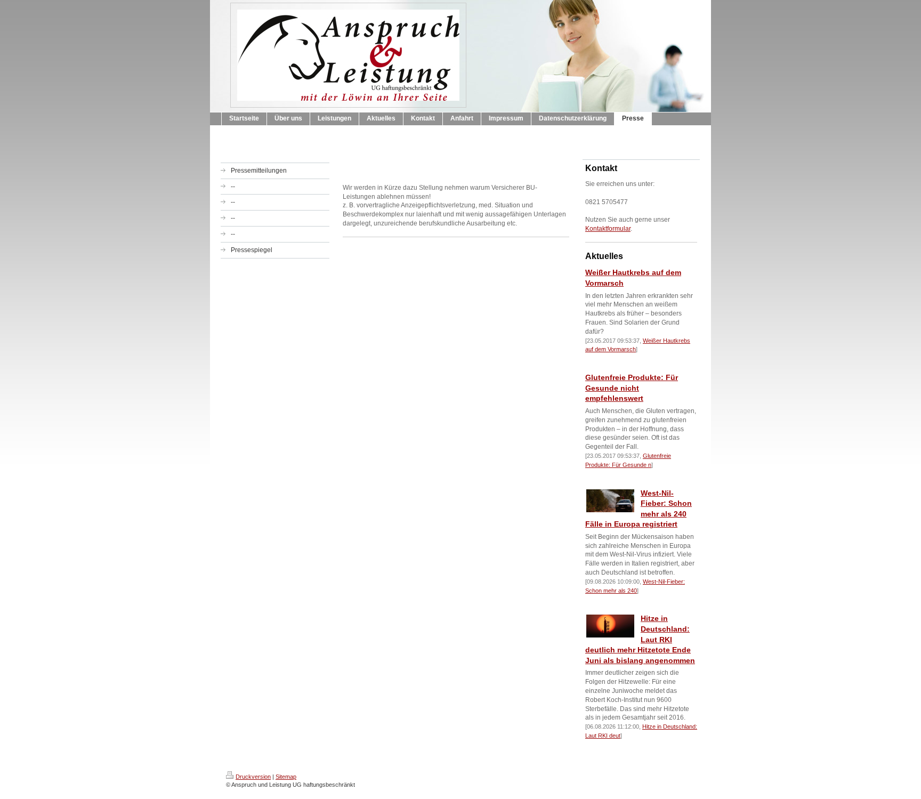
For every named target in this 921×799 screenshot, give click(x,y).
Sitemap (286, 776)
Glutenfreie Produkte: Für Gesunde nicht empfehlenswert (631, 387)
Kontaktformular (608, 228)
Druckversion (253, 776)
